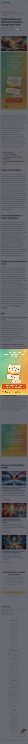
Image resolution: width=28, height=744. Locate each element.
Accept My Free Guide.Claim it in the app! (14, 386)
